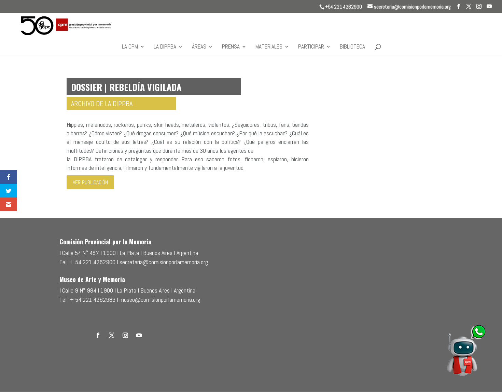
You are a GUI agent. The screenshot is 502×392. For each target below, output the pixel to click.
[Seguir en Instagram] (125, 335)
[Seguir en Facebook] (98, 335)
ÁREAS (199, 47)
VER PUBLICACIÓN (90, 182)
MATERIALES (268, 47)
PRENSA (231, 47)
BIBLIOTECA (352, 47)
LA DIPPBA (165, 47)
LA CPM (130, 47)
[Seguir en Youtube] (139, 335)
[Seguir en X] (111, 335)
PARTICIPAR (311, 47)
